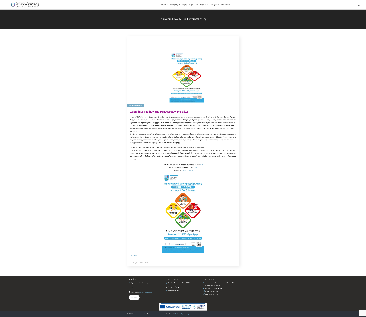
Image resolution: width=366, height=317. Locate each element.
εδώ (201, 164)
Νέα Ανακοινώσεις (135, 105)
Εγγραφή (134, 297)
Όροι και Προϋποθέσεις (145, 292)
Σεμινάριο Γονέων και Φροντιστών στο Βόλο (159, 111)
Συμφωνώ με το (141, 292)
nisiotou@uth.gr (188, 170)
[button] (359, 5)
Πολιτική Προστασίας (182, 314)
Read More (133, 255)
